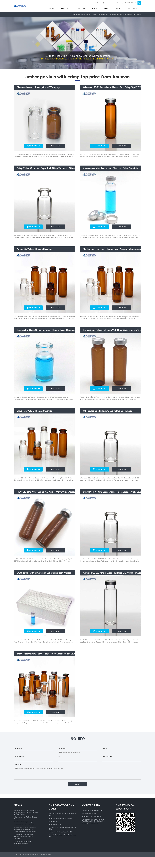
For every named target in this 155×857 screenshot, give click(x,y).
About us (81, 8)
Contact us (132, 8)
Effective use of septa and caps (24, 825)
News (118, 8)
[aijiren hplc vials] (28, 6)
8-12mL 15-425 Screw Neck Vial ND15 (61, 832)
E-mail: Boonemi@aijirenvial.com (102, 3)
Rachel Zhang (18, 846)
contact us (91, 805)
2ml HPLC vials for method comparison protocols (22, 842)
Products (65, 8)
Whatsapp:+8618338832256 (126, 3)
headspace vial (103, 14)
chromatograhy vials (61, 807)
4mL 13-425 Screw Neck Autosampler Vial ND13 (62, 814)
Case (106, 8)
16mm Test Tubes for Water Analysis (60, 818)
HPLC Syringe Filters (55, 824)
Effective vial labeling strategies (24, 822)
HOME (51, 8)
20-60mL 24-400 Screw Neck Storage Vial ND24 (62, 828)
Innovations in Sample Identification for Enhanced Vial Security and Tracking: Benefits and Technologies (25, 829)
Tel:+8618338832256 (89, 813)
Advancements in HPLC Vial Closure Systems (25, 818)
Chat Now (55, 146)
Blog (94, 8)
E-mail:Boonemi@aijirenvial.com (92, 810)
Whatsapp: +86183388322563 (92, 816)
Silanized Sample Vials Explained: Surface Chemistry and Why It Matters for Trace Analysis (26, 812)
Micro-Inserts (53, 821)
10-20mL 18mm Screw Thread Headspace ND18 (62, 836)
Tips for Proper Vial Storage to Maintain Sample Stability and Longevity (23, 836)
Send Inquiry (34, 146)
